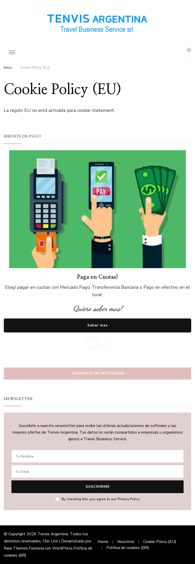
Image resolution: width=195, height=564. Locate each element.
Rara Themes (16, 548)
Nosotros (125, 541)
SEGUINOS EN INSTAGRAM (98, 373)
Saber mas (97, 325)
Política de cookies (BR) (127, 548)
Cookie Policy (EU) (159, 541)
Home (103, 541)
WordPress (62, 548)
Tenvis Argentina (53, 534)
